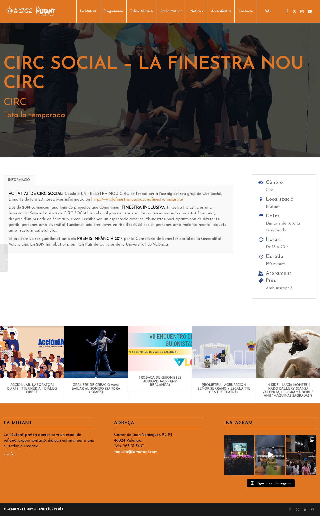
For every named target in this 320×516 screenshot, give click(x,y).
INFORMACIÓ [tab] (19, 180)
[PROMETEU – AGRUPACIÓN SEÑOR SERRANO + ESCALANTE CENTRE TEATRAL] (224, 352)
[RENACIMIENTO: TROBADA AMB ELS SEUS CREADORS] (4, 258)
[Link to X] (294, 11)
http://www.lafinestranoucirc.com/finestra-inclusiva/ (137, 200)
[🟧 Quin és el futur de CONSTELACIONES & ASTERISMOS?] (271, 455)
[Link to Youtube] (310, 11)
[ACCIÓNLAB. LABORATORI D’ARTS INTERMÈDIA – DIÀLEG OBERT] (32, 352)
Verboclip (57, 509)
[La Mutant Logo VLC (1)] (31, 11)
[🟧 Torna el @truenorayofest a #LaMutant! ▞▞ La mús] (239, 455)
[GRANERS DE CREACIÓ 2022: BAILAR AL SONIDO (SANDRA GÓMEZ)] (96, 352)
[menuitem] (88, 11)
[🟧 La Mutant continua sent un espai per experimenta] (301, 455)
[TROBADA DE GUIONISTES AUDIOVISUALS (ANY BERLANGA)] (160, 348)
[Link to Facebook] (287, 11)
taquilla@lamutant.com (136, 452)
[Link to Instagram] (302, 11)
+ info (9, 454)
